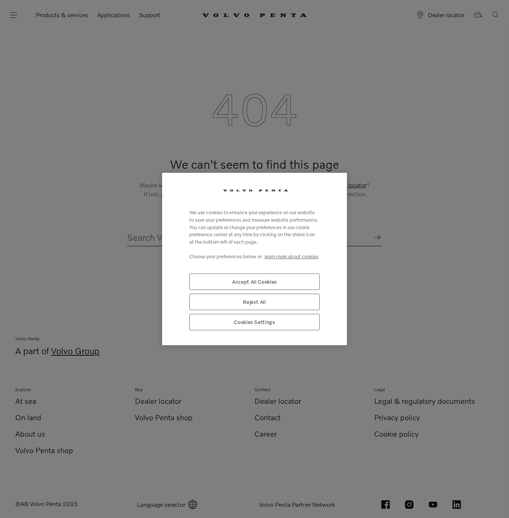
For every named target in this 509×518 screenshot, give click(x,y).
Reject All (254, 302)
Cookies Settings (254, 322)
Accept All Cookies (254, 282)
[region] (254, 259)
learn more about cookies (291, 256)
